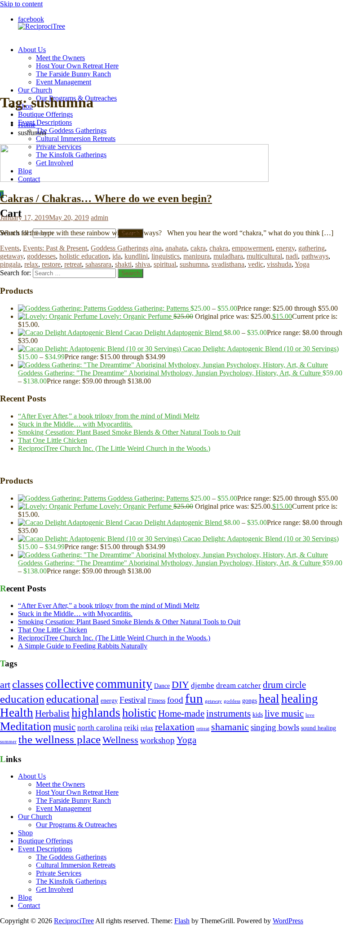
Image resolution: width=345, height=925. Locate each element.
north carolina (99, 727)
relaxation (175, 727)
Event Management (63, 82)
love (309, 715)
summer (8, 741)
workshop (157, 740)
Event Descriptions (45, 122)
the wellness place (59, 739)
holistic (139, 712)
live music (284, 713)
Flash (182, 921)
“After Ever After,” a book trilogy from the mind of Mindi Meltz (108, 416)
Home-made (181, 713)
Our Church (35, 90)
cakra (198, 248)
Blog (25, 897)
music (64, 727)
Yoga (302, 264)
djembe (202, 685)
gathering (311, 248)
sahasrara (98, 264)
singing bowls (275, 727)
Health (16, 712)
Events (9, 248)
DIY (180, 684)
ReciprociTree (74, 921)
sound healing (318, 728)
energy (285, 248)
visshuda (279, 264)
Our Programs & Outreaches (76, 824)
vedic (255, 264)
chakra (218, 248)
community (124, 684)
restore (51, 264)
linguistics (165, 256)
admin (99, 217)
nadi (292, 256)
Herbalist (52, 713)
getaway (11, 256)
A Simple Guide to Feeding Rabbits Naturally (82, 646)
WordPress (288, 921)
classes (28, 684)
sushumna (194, 264)
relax (31, 264)
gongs (249, 700)
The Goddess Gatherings (71, 130)
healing (299, 698)
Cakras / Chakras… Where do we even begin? (106, 198)
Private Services (58, 873)
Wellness (120, 740)
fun (194, 698)
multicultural (264, 256)
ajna (156, 248)
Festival (132, 700)
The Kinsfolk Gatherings (71, 881)
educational (72, 699)
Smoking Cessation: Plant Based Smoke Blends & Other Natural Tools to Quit (129, 432)
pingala (10, 264)
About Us (32, 49)
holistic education (84, 256)
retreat (73, 264)
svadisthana (228, 264)
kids (257, 714)
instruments (228, 713)
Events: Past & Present (55, 248)
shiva (142, 264)
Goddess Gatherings (119, 248)
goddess (232, 701)
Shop (25, 833)
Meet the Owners (60, 58)
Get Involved (54, 889)
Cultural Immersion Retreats (75, 138)
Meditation (25, 726)
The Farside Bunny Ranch (73, 74)
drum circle (284, 685)
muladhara (228, 256)
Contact (29, 905)
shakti (123, 264)
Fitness (156, 700)
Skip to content (21, 4)
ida (116, 256)
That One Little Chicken (52, 440)
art (5, 684)
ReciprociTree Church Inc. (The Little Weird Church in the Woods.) (114, 448)
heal (269, 698)
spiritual (165, 264)
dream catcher (238, 685)
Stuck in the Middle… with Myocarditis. (75, 424)
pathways (314, 256)
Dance (162, 686)
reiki (131, 727)
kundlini (136, 256)
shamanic (230, 727)
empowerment (252, 248)
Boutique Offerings (45, 114)
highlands (95, 712)
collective (69, 684)
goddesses (41, 256)
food (175, 700)
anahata (176, 248)
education (22, 699)
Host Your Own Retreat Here (77, 66)
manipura (196, 256)
